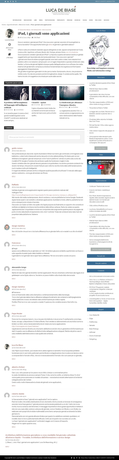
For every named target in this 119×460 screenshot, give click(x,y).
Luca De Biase (9, 40)
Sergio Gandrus (18, 226)
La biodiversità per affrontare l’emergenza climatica (70, 104)
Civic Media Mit (94, 315)
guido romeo (17, 148)
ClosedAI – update (39, 102)
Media (41, 20)
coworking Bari (94, 299)
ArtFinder (92, 332)
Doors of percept (95, 336)
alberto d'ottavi (18, 367)
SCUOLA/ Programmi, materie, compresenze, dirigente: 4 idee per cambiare (100, 289)
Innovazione (28, 20)
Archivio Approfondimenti (101, 249)
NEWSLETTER (111, 1)
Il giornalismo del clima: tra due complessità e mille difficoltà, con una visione (101, 96)
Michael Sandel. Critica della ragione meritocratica (101, 126)
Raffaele (15, 185)
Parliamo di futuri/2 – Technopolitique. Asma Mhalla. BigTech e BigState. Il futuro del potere (102, 282)
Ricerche (77, 20)
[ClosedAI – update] (44, 93)
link (90, 276)
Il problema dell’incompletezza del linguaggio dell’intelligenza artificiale (15, 105)
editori (50, 45)
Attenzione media (24, 24)
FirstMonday (93, 322)
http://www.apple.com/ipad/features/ (25, 326)
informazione (36, 30)
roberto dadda (18, 394)
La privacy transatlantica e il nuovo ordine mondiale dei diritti (100, 210)
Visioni (85, 20)
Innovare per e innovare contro (104, 276)
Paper (91, 20)
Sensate (92, 325)
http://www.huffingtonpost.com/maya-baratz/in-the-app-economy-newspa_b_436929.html (44, 195)
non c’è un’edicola (72, 52)
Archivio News (101, 148)
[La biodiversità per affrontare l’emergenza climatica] (71, 93)
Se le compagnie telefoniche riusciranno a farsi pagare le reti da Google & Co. (100, 242)
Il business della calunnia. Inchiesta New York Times (100, 120)
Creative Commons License (34, 458)
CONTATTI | (103, 1)
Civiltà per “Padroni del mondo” (99, 186)
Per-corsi (98, 20)
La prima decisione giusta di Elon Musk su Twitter (102, 84)
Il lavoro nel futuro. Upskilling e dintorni (99, 191)
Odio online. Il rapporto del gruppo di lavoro (101, 132)
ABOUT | (97, 1)
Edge (91, 318)
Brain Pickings (93, 329)
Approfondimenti (12, 24)
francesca (16, 243)
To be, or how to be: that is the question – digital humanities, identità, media (102, 301)
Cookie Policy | (92, 458)
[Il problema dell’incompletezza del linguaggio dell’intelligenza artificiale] (16, 93)
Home (4, 24)
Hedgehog (93, 339)
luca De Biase (17, 345)
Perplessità (61, 20)
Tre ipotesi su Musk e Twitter (98, 108)
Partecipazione (50, 20)
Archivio (106, 20)
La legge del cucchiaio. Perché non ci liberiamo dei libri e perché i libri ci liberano (101, 114)
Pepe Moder (17, 314)
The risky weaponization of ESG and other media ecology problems (101, 103)
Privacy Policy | (84, 458)
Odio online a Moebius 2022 (98, 205)
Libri (35, 20)
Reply (14, 176)
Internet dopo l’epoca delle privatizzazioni (98, 90)
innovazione (46, 30)
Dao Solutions (52, 458)
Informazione (17, 20)
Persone (69, 20)
